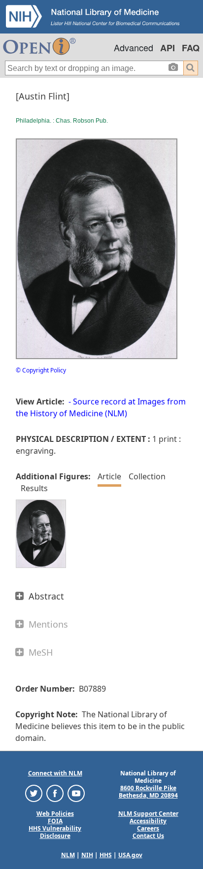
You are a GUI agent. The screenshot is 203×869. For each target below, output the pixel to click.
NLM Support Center (148, 813)
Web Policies (55, 813)
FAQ (191, 47)
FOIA (55, 821)
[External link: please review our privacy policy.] (33, 793)
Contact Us (148, 836)
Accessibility (148, 821)
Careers (148, 828)
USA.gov (130, 855)
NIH (87, 855)
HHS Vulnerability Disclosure (55, 832)
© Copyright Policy (41, 370)
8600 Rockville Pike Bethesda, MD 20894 (148, 792)
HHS (106, 855)
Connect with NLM (55, 773)
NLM (68, 855)
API (167, 47)
